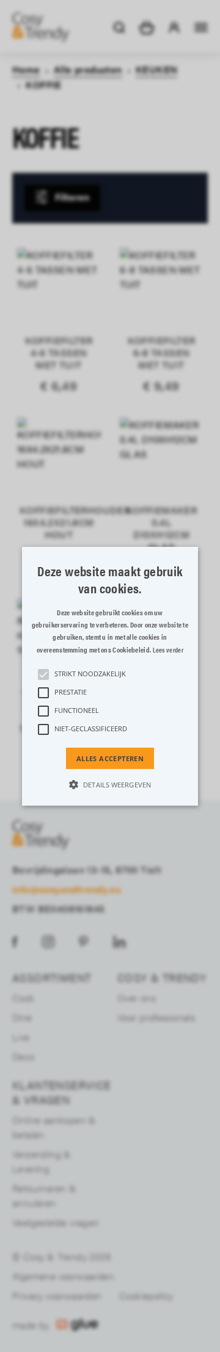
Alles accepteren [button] (110, 757)
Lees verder (168, 649)
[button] (110, 675)
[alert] (110, 676)
